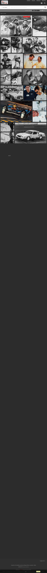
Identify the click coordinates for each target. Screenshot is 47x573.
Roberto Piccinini (14, 2)
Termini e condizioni (25, 566)
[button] (44, 568)
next (9, 155)
